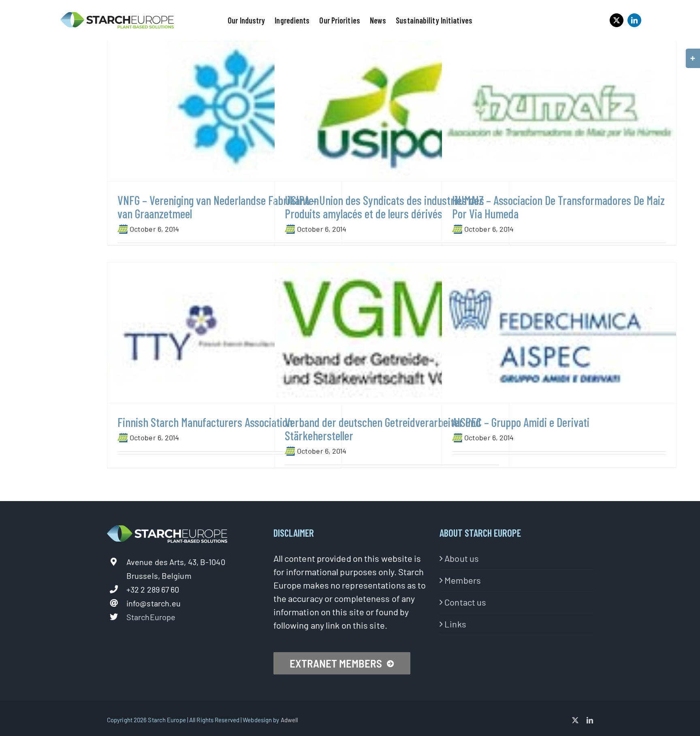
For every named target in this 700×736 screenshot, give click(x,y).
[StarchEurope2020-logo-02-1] (117, 15)
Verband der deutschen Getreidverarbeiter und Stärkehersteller (383, 429)
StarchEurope (150, 617)
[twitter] (616, 20)
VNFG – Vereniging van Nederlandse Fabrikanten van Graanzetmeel (218, 207)
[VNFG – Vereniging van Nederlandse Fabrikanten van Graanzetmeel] (224, 111)
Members (462, 580)
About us (461, 558)
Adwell (289, 719)
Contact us (465, 602)
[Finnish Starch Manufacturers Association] (224, 332)
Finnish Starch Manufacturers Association (204, 422)
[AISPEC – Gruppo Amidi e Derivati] (559, 332)
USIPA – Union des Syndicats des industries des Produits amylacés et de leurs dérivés (384, 207)
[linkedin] (634, 20)
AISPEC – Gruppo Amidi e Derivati (520, 422)
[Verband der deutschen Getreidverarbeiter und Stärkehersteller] (392, 332)
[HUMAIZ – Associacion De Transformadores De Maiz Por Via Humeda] (559, 111)
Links (455, 624)
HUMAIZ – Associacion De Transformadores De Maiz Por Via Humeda (558, 207)
